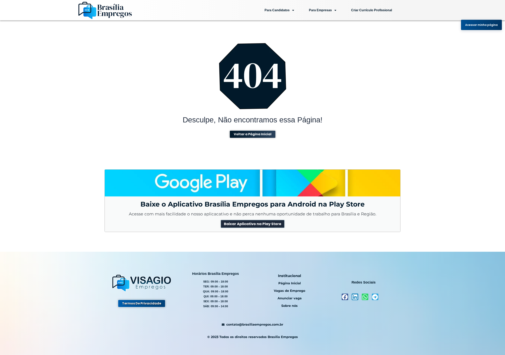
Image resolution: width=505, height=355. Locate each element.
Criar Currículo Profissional (371, 10)
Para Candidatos (277, 10)
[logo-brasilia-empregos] (105, 10)
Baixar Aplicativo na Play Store (252, 223)
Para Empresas (320, 10)
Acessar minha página (481, 25)
